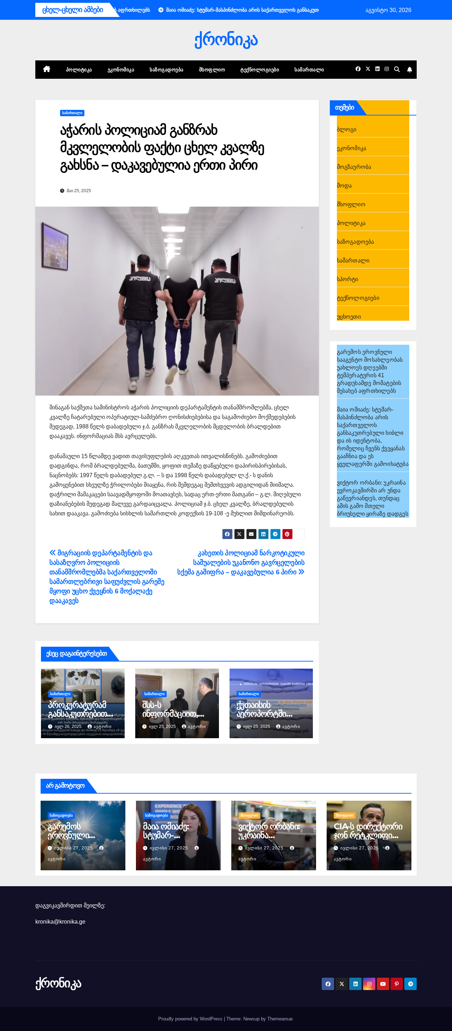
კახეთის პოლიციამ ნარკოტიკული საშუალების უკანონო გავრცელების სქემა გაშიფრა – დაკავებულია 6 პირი (240, 562)
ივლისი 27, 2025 (74, 848)
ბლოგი (347, 129)
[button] (397, 69)
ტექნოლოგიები (259, 69)
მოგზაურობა (354, 167)
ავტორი (103, 726)
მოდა (344, 186)
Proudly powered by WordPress (191, 1018)
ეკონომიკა (121, 69)
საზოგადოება (167, 69)
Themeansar (279, 1018)
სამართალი (309, 69)
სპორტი (347, 279)
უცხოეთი (349, 317)
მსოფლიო (212, 69)
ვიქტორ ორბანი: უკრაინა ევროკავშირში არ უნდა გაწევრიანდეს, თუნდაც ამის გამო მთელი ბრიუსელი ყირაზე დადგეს (372, 498)
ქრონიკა (225, 39)
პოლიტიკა (79, 69)
